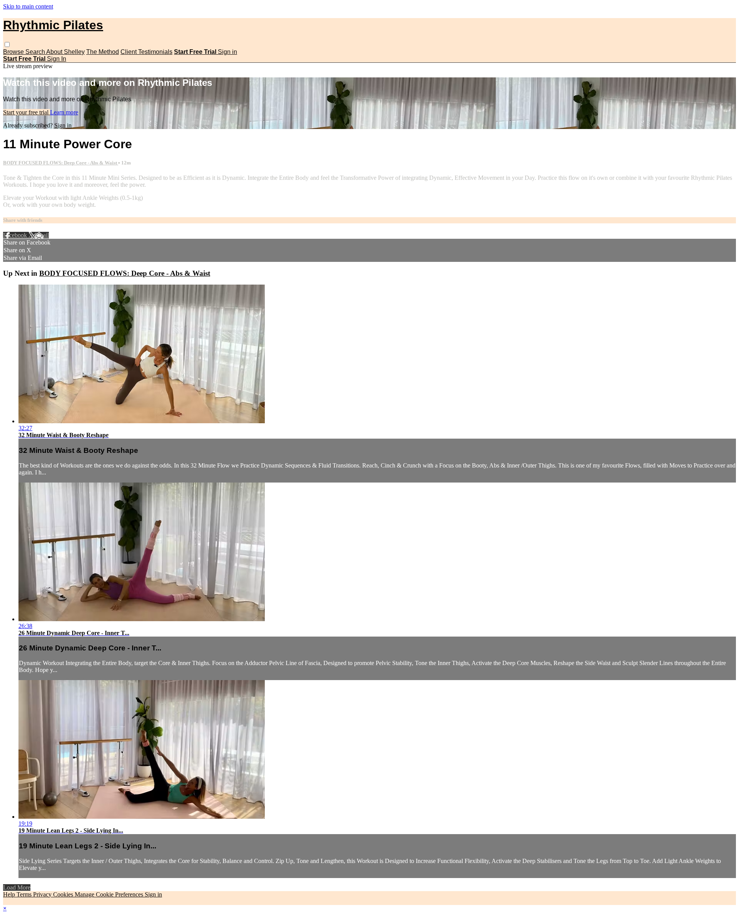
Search (35, 52)
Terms (25, 894)
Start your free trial (26, 112)
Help (10, 894)
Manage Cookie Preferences (110, 894)
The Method (102, 52)
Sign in (227, 52)
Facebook (15, 235)
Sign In (56, 58)
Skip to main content (28, 6)
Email (42, 235)
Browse (14, 52)
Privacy (43, 894)
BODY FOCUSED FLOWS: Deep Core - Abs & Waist (60, 163)
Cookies (64, 894)
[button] (7, 44)
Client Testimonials (146, 52)
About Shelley (65, 52)
